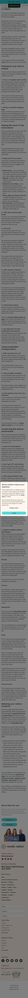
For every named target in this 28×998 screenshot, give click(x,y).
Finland (11, 882)
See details (4, 950)
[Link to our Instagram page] (5, 859)
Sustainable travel (14, 5)
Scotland (13, 892)
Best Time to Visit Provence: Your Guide (12, 867)
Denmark (4, 882)
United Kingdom (6, 900)
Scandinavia (5, 892)
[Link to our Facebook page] (3, 859)
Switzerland (5, 897)
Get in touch (4, 968)
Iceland (3, 887)
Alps (2, 877)
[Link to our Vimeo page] (8, 859)
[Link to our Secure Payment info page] (5, 973)
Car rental (4, 5)
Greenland (10, 885)
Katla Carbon (8, 715)
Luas (20, 385)
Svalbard (4, 895)
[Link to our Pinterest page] (11, 859)
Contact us (9, 820)
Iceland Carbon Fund (18, 713)
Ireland (9, 887)
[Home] (14, 2)
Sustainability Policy (17, 723)
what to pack (13, 780)
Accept (14, 513)
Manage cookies (14, 508)
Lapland (3, 890)
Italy (14, 887)
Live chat (9, 825)
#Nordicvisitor (7, 856)
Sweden (10, 895)
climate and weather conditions (11, 778)
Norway (10, 890)
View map (4, 932)
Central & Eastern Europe (9, 879)
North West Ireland (20, 611)
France (3, 885)
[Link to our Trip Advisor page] (16, 974)
